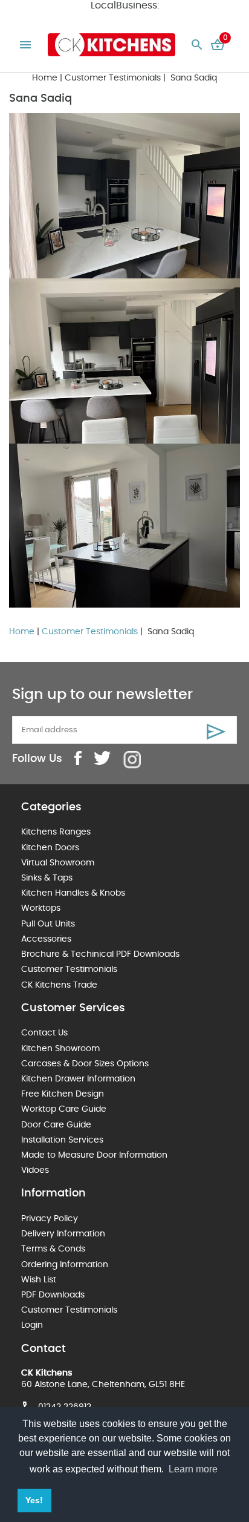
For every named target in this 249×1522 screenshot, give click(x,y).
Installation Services (62, 1140)
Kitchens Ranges (56, 832)
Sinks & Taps (47, 878)
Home (44, 78)
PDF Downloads (53, 1295)
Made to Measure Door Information (94, 1155)
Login (32, 1325)
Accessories (46, 939)
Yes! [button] (34, 1500)
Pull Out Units (48, 924)
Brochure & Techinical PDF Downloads (100, 954)
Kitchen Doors (50, 848)
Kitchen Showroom (60, 1049)
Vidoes (35, 1170)
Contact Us (44, 1033)
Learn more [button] (193, 1469)
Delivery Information (63, 1234)
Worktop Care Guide (63, 1109)
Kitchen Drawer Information (78, 1079)
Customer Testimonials (113, 78)
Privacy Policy (49, 1219)
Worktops (40, 908)
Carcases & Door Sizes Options (85, 1064)
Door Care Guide (56, 1125)
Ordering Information (64, 1265)
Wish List (38, 1280)
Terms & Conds (53, 1249)
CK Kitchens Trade (59, 985)
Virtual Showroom (57, 863)
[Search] (197, 45)
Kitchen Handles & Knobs (73, 893)
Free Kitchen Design (62, 1094)
